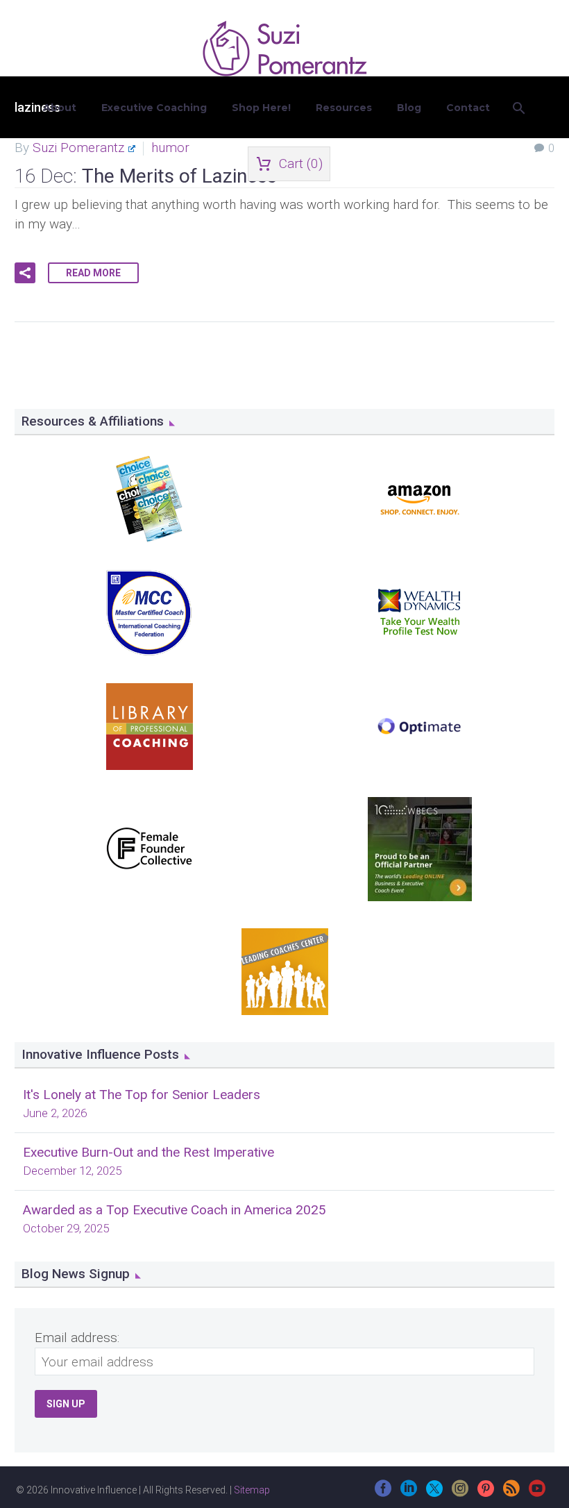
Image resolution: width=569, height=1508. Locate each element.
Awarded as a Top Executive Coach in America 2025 (174, 1210)
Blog (409, 107)
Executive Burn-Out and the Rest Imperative (148, 1152)
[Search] (518, 108)
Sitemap (252, 1490)
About (59, 107)
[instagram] (460, 1493)
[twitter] (434, 1493)
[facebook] (383, 1493)
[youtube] (537, 1493)
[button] (25, 272)
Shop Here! (261, 107)
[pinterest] (485, 1493)
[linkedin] (408, 1493)
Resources (344, 107)
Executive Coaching (154, 107)
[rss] (511, 1493)
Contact (468, 107)
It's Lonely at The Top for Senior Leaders (141, 1095)
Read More (93, 272)
